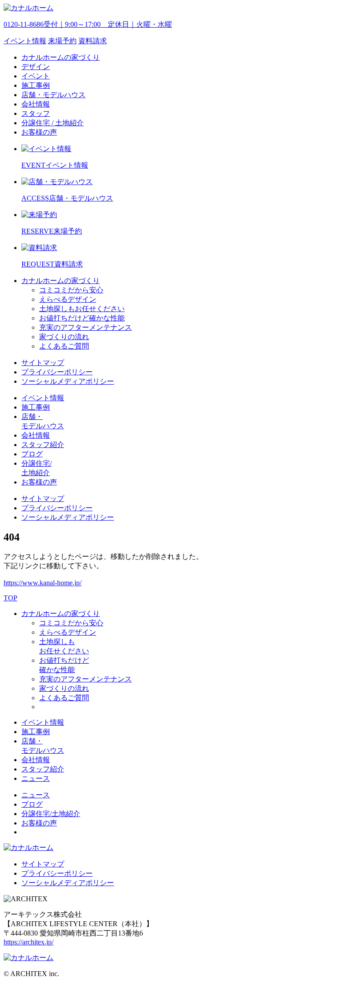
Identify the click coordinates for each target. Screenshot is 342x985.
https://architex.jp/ (28, 942)
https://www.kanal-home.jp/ (42, 583)
